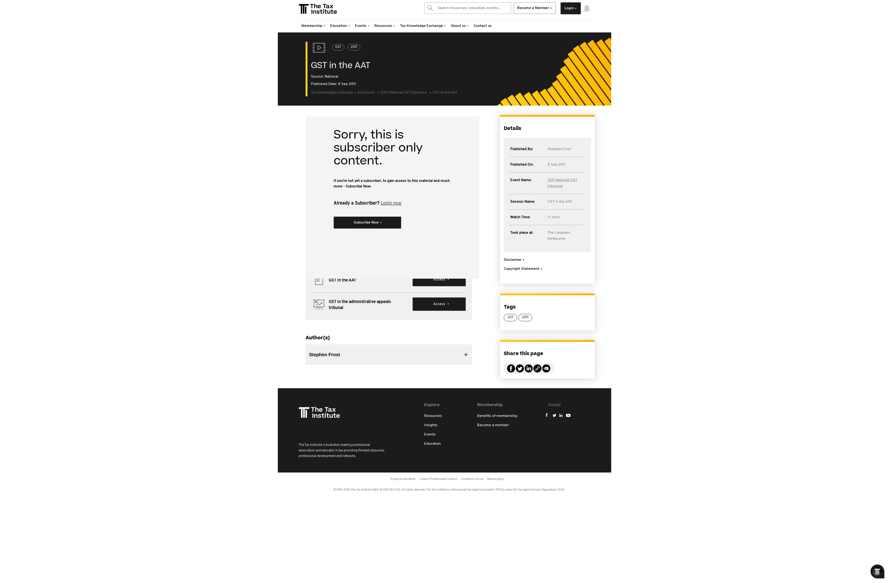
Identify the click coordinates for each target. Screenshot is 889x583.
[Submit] (429, 8)
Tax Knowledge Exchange (421, 26)
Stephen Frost (559, 149)
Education (338, 26)
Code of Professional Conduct (438, 479)
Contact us (483, 26)
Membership (311, 26)
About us (458, 26)
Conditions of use (472, 479)
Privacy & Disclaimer (403, 479)
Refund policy (495, 479)
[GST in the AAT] (537, 371)
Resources (383, 26)
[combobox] (467, 8)
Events (360, 26)
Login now (391, 203)
